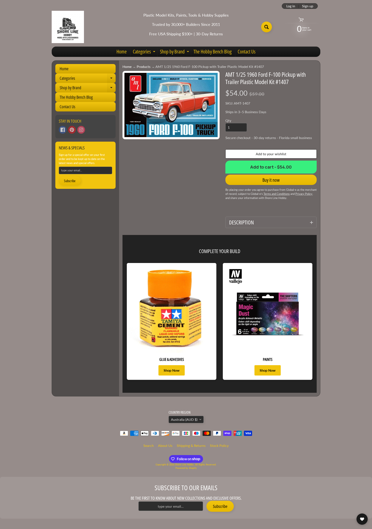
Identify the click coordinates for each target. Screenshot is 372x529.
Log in (290, 6)
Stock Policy (219, 445)
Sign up (307, 6)
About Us (165, 445)
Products (143, 66)
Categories (144, 52)
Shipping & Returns (191, 445)
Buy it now (271, 180)
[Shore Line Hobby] (68, 27)
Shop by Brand (175, 52)
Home (121, 51)
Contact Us (247, 51)
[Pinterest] (72, 130)
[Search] (266, 27)
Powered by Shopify (186, 467)
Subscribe (70, 180)
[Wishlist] (362, 519)
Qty (228, 120)
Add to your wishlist (271, 154)
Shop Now (172, 370)
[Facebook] (63, 130)
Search (148, 445)
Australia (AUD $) (184, 419)
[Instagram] (81, 130)
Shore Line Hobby (184, 464)
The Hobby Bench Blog (213, 51)
